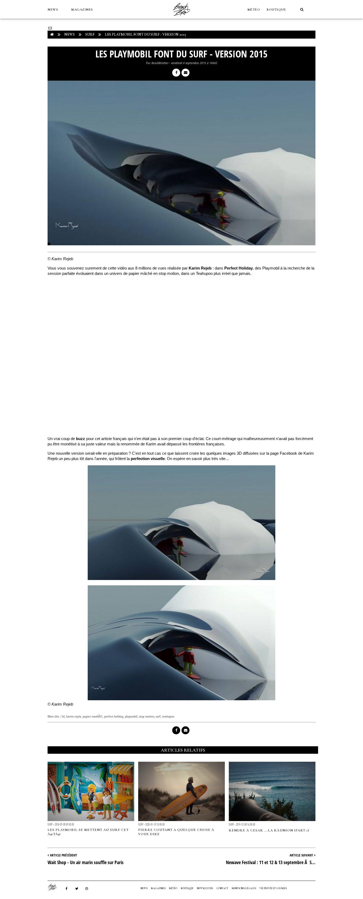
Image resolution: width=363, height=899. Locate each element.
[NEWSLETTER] (50, 28)
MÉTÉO (253, 9)
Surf (89, 34)
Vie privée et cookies (273, 888)
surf (158, 716)
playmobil (131, 716)
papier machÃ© (93, 716)
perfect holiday (113, 716)
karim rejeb (73, 716)
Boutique (276, 9)
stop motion (146, 716)
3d (63, 716)
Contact (222, 888)
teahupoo (168, 716)
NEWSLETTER (205, 888)
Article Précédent (63, 855)
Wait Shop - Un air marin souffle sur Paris (86, 862)
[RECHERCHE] (302, 9)
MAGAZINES (82, 9)
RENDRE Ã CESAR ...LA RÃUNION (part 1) (269, 830)
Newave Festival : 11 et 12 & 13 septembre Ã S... (270, 862)
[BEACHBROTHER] (55, 887)
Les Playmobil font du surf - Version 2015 (145, 34)
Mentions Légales (244, 888)
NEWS (53, 9)
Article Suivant (301, 855)
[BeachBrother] (181, 17)
